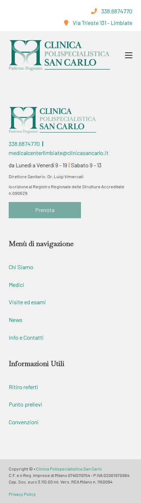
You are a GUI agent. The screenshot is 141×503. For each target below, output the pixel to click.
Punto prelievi (25, 404)
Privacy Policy (22, 493)
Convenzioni (24, 421)
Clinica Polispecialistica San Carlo (69, 468)
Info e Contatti (26, 337)
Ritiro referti (23, 386)
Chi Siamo (21, 266)
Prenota (45, 209)
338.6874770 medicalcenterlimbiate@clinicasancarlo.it (58, 148)
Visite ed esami (27, 301)
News (15, 319)
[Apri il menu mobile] (128, 55)
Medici (16, 284)
